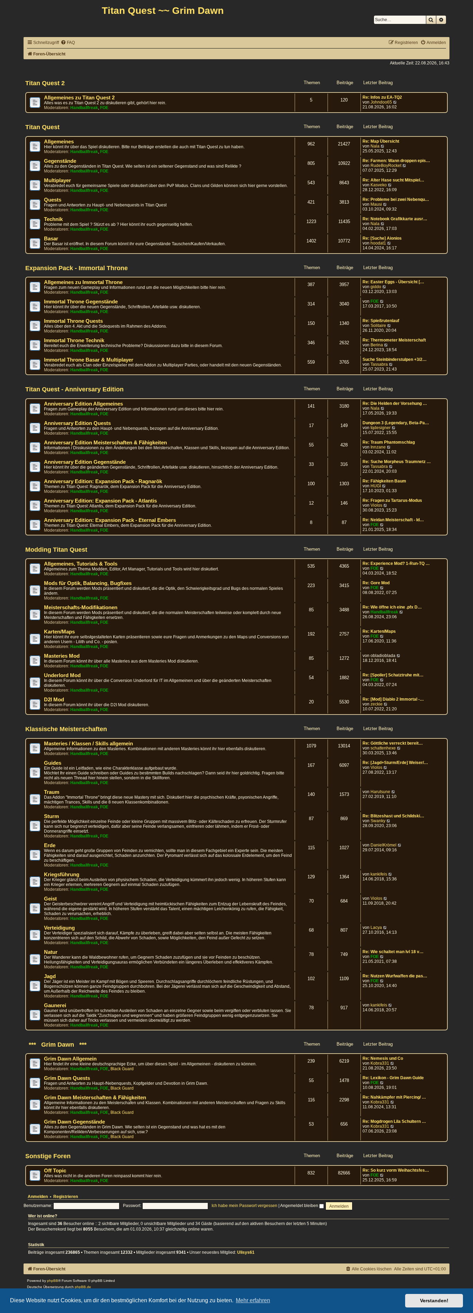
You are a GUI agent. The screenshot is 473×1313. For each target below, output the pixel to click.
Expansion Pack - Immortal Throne (76, 268)
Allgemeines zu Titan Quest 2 (79, 97)
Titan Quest (42, 127)
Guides (52, 763)
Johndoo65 (381, 102)
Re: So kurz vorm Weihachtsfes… (396, 1170)
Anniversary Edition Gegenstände (85, 462)
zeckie (377, 704)
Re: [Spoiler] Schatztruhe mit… (393, 675)
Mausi (376, 204)
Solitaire (378, 325)
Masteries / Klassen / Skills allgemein (88, 743)
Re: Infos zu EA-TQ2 (382, 97)
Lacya (376, 927)
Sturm (51, 816)
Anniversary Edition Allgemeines (83, 404)
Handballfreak (84, 107)
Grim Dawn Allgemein (70, 1059)
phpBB (52, 1281)
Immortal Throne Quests (73, 321)
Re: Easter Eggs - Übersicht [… (393, 282)
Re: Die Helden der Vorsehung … (395, 403)
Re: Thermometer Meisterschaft (394, 340)
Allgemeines (59, 141)
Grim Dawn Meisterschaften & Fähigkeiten (95, 1097)
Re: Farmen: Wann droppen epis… (396, 160)
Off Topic (55, 1170)
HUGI (376, 485)
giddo (376, 286)
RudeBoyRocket (386, 165)
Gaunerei (55, 1005)
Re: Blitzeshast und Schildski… (393, 816)
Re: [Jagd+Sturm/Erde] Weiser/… (395, 762)
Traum (51, 792)
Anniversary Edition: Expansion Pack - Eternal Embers (110, 520)
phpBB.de (83, 1287)
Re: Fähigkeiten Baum (384, 481)
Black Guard (122, 1068)
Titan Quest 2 (45, 83)
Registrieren (65, 1197)
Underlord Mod (62, 675)
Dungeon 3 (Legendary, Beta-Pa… (396, 422)
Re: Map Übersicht (381, 141)
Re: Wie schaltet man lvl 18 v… (393, 951)
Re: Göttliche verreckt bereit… (393, 743)
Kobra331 (380, 1063)
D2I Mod (54, 699)
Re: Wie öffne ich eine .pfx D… (392, 607)
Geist (50, 899)
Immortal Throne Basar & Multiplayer (88, 360)
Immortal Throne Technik (74, 340)
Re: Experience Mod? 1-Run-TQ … (396, 563)
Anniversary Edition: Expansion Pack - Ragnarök (103, 481)
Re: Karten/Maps (379, 631)
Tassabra (379, 364)
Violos (376, 505)
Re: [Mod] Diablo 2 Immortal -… (393, 699)
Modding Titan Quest (56, 549)
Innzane (378, 447)
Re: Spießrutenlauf (381, 320)
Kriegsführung (61, 874)
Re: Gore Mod (376, 582)
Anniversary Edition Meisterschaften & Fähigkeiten (105, 442)
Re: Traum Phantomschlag (389, 442)
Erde (49, 845)
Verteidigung (59, 928)
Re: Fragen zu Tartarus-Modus (392, 500)
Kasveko (379, 185)
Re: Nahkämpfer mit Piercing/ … (394, 1097)
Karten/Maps (59, 632)
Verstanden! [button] (434, 1300)
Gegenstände (60, 161)
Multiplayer (57, 180)
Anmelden (38, 1197)
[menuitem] (68, 42)
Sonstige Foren (48, 1156)
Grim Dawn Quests (67, 1078)
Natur (50, 952)
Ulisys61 (246, 1252)
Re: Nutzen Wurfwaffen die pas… (395, 976)
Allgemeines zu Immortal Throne (83, 282)
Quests (52, 200)
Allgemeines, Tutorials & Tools (80, 564)
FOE (104, 107)
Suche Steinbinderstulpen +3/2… (395, 359)
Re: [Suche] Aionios (382, 238)
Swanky (378, 820)
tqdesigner (381, 427)
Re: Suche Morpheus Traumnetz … (397, 461)
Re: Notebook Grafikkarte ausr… (395, 218)
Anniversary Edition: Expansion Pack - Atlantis (100, 501)
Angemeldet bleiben (299, 1205)
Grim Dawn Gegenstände (74, 1122)
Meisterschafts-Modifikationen (80, 607)
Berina (377, 345)
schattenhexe (383, 748)
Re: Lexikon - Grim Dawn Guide (393, 1077)
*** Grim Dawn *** (56, 1044)
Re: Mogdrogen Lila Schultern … (394, 1121)
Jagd (50, 976)
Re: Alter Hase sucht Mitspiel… (393, 180)
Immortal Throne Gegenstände (81, 301)
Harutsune (380, 791)
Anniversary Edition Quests (77, 423)
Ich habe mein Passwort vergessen (244, 1205)
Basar (51, 238)
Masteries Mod (62, 656)
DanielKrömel (383, 845)
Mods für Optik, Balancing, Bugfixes (88, 583)
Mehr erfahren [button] (253, 1300)
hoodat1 (378, 243)
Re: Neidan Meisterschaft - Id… (393, 519)
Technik (53, 219)
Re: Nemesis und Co (383, 1058)
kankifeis (379, 874)
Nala (375, 146)
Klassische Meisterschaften (66, 729)
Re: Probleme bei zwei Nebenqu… (396, 199)
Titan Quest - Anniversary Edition (74, 389)
